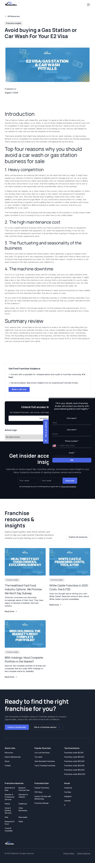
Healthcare (23, 804)
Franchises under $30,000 (74, 766)
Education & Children (23, 796)
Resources (9, 753)
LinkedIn (67, 801)
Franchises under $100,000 (74, 774)
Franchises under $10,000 (74, 757)
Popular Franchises (42, 788)
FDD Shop (38, 792)
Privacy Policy (68, 853)
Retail (21, 821)
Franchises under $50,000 (74, 770)
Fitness (7, 804)
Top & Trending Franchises (45, 766)
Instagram (67, 796)
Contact (8, 766)
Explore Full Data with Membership (43, 797)
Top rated (38, 757)
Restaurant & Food (9, 823)
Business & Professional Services (10, 797)
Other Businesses (23, 809)
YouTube (67, 792)
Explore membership (17, 727)
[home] (11, 4)
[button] (88, 4)
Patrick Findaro (17, 120)
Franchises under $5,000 (73, 753)
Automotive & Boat (10, 789)
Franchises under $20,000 (74, 761)
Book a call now (19, 389)
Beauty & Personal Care (24, 789)
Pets (6, 817)
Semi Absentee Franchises (45, 761)
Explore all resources (78, 537)
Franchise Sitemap (42, 803)
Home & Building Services (8, 810)
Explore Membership (13, 757)
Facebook (68, 788)
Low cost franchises (42, 753)
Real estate (23, 817)
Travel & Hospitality (9, 829)
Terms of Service (83, 853)
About (7, 761)
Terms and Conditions (68, 486)
